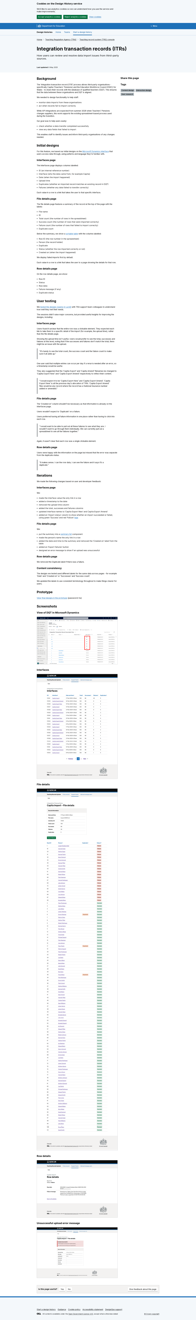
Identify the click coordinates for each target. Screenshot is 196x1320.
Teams (67, 32)
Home (58, 32)
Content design (127, 90)
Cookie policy (74, 1309)
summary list (66, 534)
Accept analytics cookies (49, 17)
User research (127, 94)
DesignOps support (113, 1309)
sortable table (72, 234)
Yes (62, 1289)
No (69, 1289)
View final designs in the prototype (52, 598)
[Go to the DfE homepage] (51, 26)
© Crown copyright (151, 1314)
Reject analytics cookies (75, 17)
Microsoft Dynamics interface (95, 151)
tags (76, 517)
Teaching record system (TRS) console (97, 39)
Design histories (44, 32)
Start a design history (82, 32)
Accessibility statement (92, 1309)
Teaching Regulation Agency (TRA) (60, 39)
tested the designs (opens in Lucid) (55, 307)
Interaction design (143, 90)
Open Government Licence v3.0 (80, 1314)
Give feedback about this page (142, 1289)
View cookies (95, 17)
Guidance (62, 1309)
